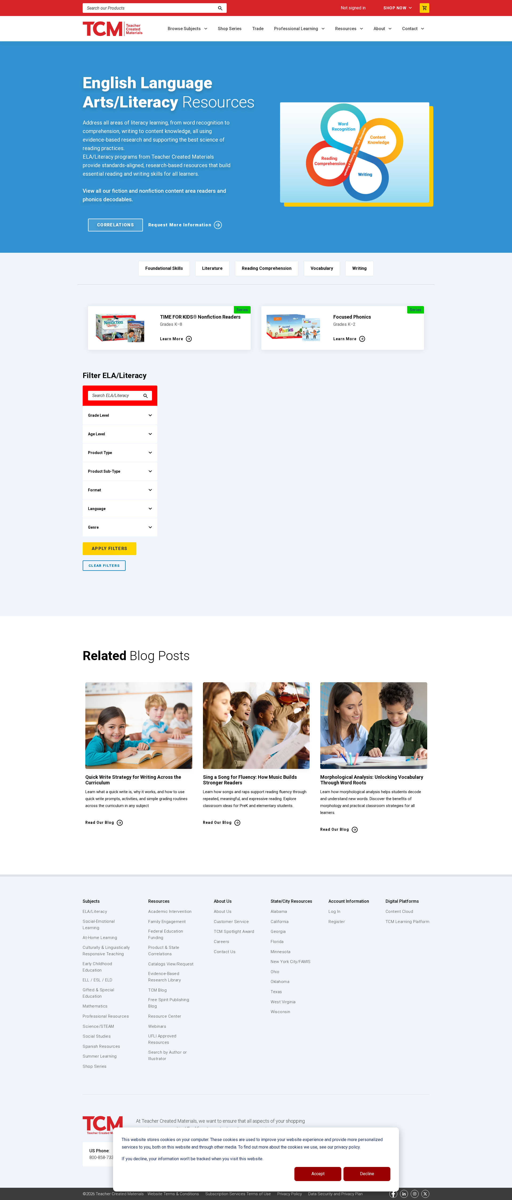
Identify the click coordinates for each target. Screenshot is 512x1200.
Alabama (279, 911)
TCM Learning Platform (408, 921)
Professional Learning (296, 28)
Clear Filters (104, 566)
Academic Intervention (170, 911)
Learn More (171, 339)
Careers (221, 941)
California (280, 921)
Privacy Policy (289, 1193)
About (380, 28)
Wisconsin (280, 1011)
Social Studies (97, 1036)
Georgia (278, 931)
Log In (334, 911)
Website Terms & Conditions (173, 1193)
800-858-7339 (102, 1157)
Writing (359, 268)
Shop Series (230, 28)
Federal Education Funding (165, 934)
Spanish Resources (101, 1046)
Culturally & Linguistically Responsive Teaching (106, 950)
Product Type (100, 453)
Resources (346, 28)
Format (94, 490)
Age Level (96, 434)
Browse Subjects (185, 28)
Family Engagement (167, 921)
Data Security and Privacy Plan (335, 1193)
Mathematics (95, 1006)
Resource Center (164, 1016)
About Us (223, 901)
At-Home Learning (100, 937)
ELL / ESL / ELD (98, 980)
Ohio (275, 971)
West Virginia (283, 1002)
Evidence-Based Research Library (164, 976)
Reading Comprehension (266, 268)
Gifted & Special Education (98, 993)
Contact (410, 28)
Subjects (91, 901)
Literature (212, 268)
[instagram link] (415, 1194)
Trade (257, 28)
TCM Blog (157, 990)
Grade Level (98, 415)
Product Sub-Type (104, 471)
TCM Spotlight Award (234, 931)
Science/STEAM (98, 1026)
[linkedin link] (404, 1194)
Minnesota (281, 951)
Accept (318, 1173)
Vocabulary (322, 268)
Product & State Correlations (163, 950)
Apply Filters (109, 548)
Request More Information (179, 224)
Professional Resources (106, 1016)
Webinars (157, 1026)
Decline (367, 1173)
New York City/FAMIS (291, 961)
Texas (276, 991)
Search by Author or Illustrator (167, 1055)
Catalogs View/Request (171, 964)
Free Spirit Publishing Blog (168, 1003)
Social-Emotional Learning (99, 924)
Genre (93, 527)
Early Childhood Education (97, 967)
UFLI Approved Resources (162, 1039)
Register (337, 921)
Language (97, 509)
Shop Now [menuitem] (394, 8)
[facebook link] (393, 1194)
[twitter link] (425, 1194)
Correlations (115, 224)
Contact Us (224, 951)
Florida (277, 941)
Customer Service (231, 921)
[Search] (220, 8)
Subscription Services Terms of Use (238, 1193)
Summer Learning (100, 1056)
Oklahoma (280, 981)
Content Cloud (399, 911)
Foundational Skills (164, 268)
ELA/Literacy (95, 911)
